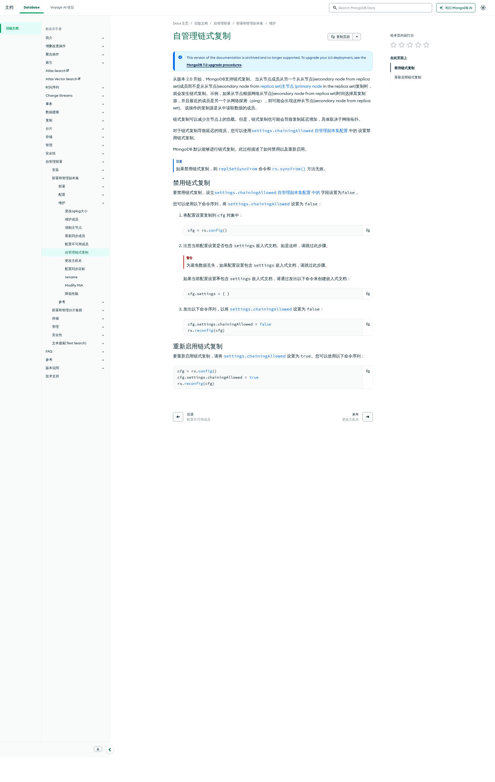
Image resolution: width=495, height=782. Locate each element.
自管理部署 (222, 23)
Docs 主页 (180, 23)
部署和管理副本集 (249, 23)
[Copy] (368, 230)
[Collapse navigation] (110, 749)
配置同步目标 (75, 269)
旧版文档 (201, 23)
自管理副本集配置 (331, 130)
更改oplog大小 (76, 211)
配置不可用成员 (76, 244)
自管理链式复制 (76, 252)
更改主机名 (73, 260)
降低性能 (71, 293)
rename (71, 277)
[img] (393, 45)
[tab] (32, 6)
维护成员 (71, 219)
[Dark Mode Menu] (483, 7)
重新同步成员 (75, 236)
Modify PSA (74, 285)
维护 (272, 23)
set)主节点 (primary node (298, 86)
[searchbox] (380, 7)
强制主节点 (73, 227)
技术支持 (52, 376)
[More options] (357, 36)
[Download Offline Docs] (98, 749)
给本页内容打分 (402, 35)
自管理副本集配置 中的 (299, 192)
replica (266, 86)
